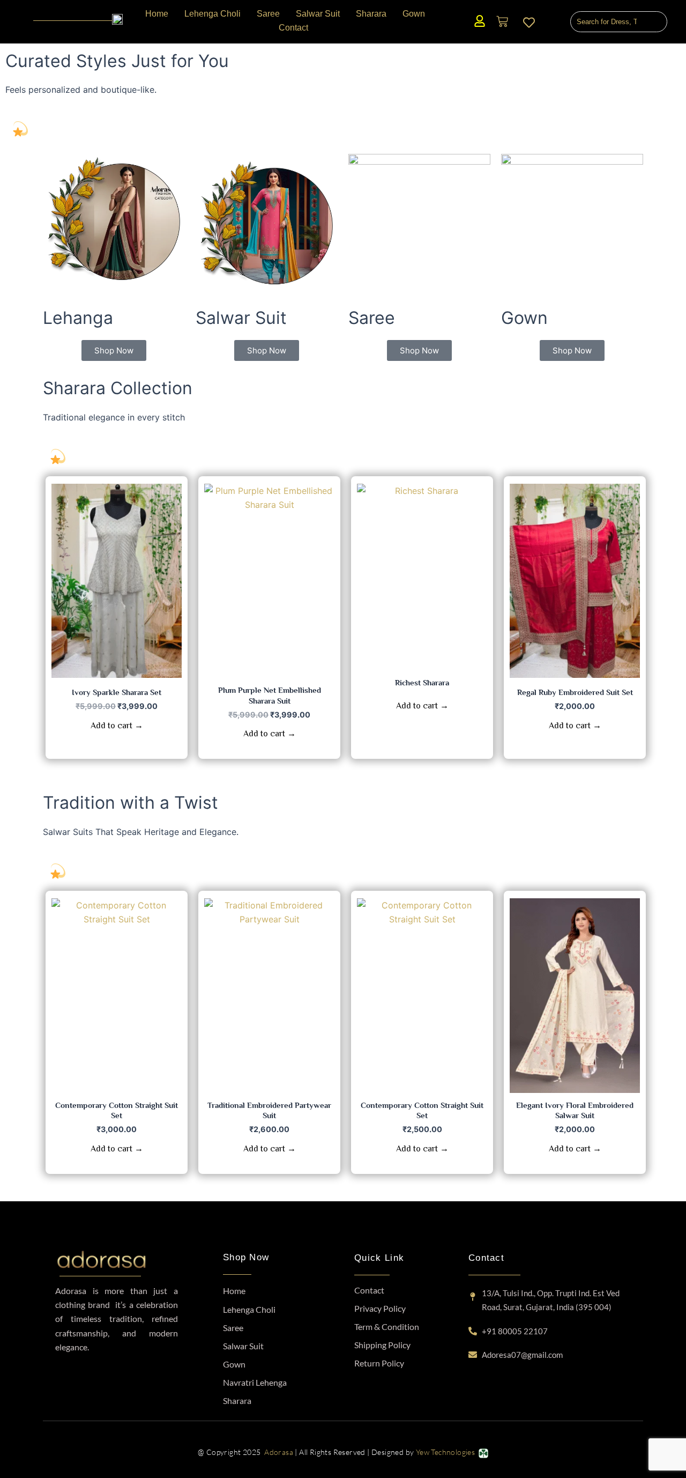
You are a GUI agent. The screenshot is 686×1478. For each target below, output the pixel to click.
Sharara (237, 1400)
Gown (234, 1364)
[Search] (655, 21)
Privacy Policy (380, 1308)
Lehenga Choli (249, 1309)
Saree (233, 1327)
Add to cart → (422, 706)
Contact (369, 1290)
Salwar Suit (243, 1346)
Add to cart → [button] (117, 725)
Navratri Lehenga (255, 1382)
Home (234, 1290)
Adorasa (278, 1452)
